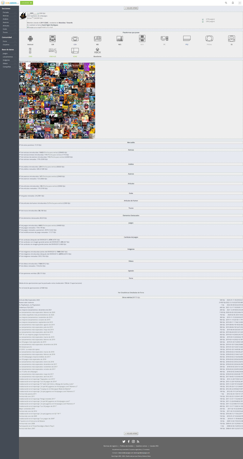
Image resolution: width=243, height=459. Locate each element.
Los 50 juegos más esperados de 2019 (32, 342)
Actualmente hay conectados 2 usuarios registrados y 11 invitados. (131, 449)
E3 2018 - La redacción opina (29, 349)
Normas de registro (111, 446)
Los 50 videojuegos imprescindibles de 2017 (34, 357)
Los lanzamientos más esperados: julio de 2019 (36, 327)
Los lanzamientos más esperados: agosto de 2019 (37, 325)
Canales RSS (154, 446)
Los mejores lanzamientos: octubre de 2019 (34, 320)
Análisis (5, 19)
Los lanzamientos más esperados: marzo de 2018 (36, 352)
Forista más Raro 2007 (27, 428)
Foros (5, 41)
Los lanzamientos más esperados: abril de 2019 (36, 332)
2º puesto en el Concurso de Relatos (32, 421)
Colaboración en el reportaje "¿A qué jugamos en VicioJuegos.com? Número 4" (47, 404)
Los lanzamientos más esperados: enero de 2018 (36, 362)
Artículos (6, 26)
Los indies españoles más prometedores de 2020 (36, 315)
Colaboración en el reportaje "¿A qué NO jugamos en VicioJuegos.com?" (44, 401)
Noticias (6, 16)
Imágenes (6, 60)
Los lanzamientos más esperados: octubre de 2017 (37, 369)
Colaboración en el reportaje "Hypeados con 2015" (37, 379)
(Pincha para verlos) (47, 167)
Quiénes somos (141, 446)
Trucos (5, 32)
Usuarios (6, 45)
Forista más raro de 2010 (28, 411)
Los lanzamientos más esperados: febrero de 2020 (37, 312)
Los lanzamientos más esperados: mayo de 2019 (36, 330)
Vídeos (5, 63)
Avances (6, 22)
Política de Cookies (127, 446)
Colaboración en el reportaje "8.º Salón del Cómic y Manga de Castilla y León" (46, 384)
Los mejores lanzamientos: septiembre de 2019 (36, 322)
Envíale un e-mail (47, 27)
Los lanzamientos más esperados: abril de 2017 (36, 377)
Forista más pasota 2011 (28, 394)
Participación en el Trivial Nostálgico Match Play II (36, 426)
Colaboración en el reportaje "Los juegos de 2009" (37, 419)
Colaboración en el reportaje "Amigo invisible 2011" (37, 399)
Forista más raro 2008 (27, 424)
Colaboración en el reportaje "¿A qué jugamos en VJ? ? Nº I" (40, 414)
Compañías (7, 67)
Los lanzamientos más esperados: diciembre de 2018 (38, 344)
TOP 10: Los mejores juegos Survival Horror (34, 335)
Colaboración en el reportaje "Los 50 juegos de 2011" (38, 406)
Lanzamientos (8, 57)
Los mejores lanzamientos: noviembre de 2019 (35, 317)
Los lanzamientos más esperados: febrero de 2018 (37, 354)
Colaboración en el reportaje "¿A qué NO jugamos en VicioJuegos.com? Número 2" (48, 386)
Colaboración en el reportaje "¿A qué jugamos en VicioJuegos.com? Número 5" (47, 391)
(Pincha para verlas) (48, 152)
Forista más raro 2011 (27, 396)
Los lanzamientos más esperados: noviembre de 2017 (38, 367)
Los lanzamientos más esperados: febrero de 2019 (37, 339)
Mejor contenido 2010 (27, 409)
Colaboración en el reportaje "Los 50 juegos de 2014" (38, 381)
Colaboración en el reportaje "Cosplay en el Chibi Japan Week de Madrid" (45, 389)
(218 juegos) (210, 19)
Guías (5, 29)
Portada (6, 12)
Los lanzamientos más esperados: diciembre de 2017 (38, 364)
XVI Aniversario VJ (25, 347)
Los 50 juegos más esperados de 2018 (32, 359)
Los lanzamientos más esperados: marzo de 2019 (36, 337)
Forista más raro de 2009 (28, 416)
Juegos (5, 53)
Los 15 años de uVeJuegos (28, 372)
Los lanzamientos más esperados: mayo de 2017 (36, 374)
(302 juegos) (210, 21)
